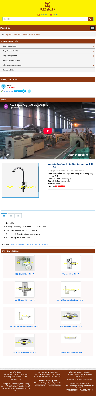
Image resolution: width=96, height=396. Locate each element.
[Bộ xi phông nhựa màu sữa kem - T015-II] (24, 316)
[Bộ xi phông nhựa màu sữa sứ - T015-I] (70, 289)
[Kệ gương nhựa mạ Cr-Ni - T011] (70, 338)
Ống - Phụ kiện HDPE (10, 51)
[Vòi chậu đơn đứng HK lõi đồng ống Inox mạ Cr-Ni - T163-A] (20, 180)
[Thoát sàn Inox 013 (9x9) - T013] (70, 316)
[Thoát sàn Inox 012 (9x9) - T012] (24, 342)
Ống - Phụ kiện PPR (9, 46)
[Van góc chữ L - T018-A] (70, 263)
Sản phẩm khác (8, 70)
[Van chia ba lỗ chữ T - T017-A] (24, 289)
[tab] (4, 216)
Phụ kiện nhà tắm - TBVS (11, 60)
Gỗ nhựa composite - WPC (12, 65)
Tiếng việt (43, 14)
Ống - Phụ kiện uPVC (10, 56)
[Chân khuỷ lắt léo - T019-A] (24, 263)
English (55, 14)
